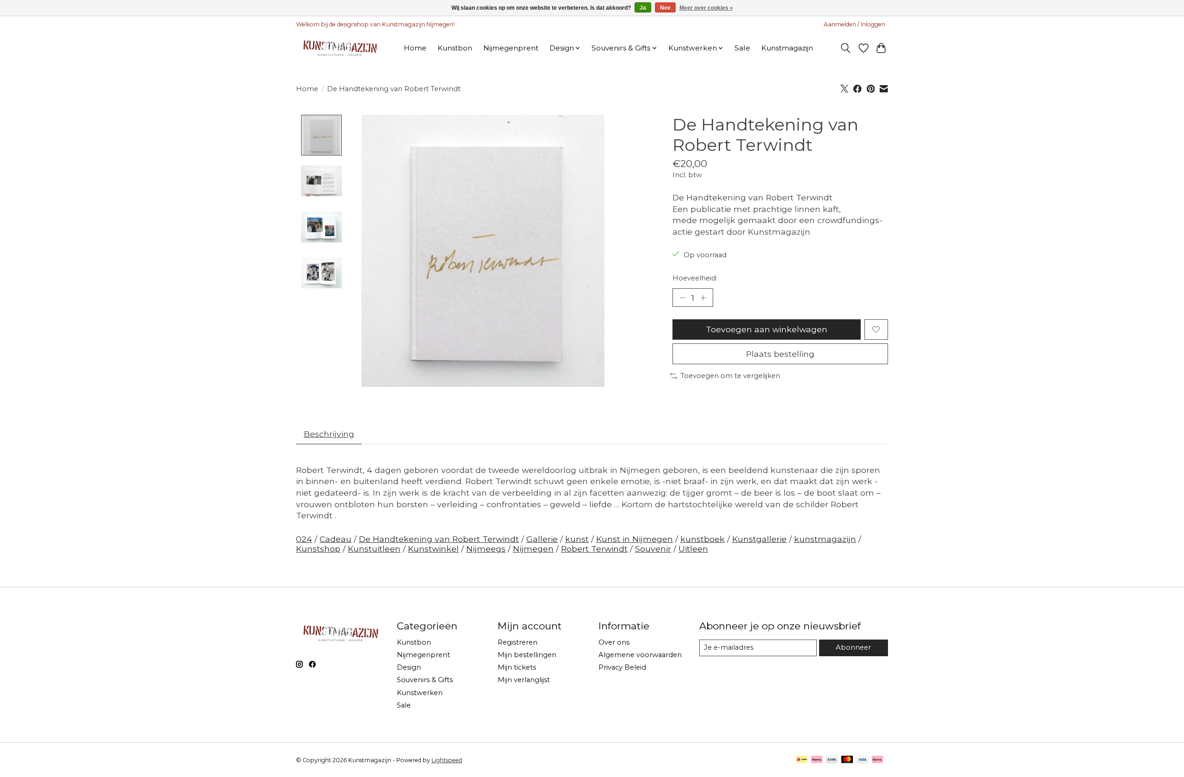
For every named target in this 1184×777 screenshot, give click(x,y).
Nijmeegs (486, 548)
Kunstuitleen (374, 548)
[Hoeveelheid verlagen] (682, 297)
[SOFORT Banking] (816, 760)
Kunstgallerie (759, 539)
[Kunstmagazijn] (339, 48)
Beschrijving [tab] (329, 434)
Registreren (517, 642)
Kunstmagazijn (787, 48)
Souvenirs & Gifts (425, 680)
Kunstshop (318, 548)
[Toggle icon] (845, 48)
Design (409, 667)
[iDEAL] (802, 760)
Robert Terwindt (594, 548)
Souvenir (653, 548)
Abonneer (853, 647)
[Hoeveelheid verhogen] (703, 297)
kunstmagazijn (825, 539)
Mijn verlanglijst (524, 680)
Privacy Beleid (622, 667)
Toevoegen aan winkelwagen (766, 329)
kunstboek (702, 539)
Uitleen (693, 548)
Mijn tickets (517, 667)
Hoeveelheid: (694, 278)
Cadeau (336, 539)
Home (415, 48)
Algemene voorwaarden (640, 655)
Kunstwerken (420, 693)
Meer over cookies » (706, 8)
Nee (665, 8)
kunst (577, 539)
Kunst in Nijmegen (634, 539)
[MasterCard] (847, 760)
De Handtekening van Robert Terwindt (439, 539)
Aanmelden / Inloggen (854, 24)
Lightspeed (447, 760)
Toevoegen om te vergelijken (730, 376)
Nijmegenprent (510, 48)
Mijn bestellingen (527, 655)
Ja (643, 8)
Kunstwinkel (433, 548)
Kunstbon (455, 48)
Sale (742, 48)
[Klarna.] (877, 760)
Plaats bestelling (780, 354)
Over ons (613, 642)
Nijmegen (533, 548)
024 (304, 539)
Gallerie (542, 539)
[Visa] (863, 760)
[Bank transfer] (832, 760)
